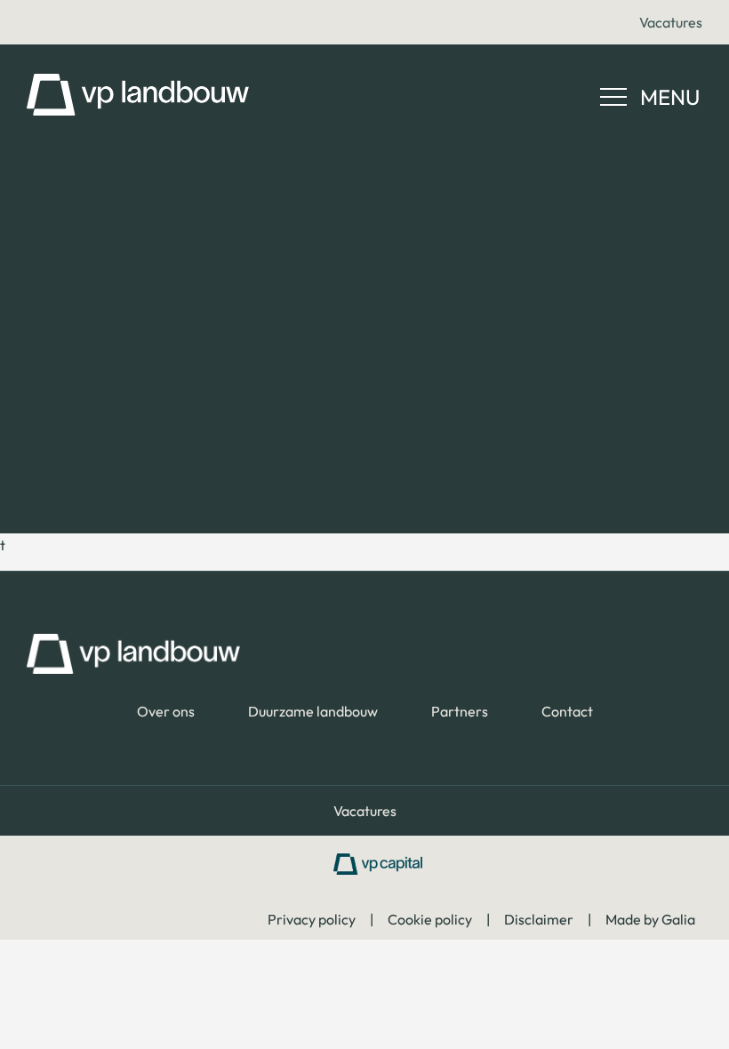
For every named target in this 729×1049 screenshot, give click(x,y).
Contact (567, 711)
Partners (459, 711)
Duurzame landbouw (313, 711)
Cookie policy (430, 919)
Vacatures (670, 22)
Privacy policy (312, 919)
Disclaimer (538, 919)
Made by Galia (650, 919)
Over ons (166, 711)
